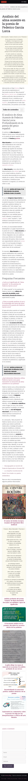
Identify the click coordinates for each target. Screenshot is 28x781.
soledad (16, 171)
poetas (18, 138)
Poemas (17, 88)
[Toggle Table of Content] (21, 110)
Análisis (7, 7)
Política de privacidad (12, 778)
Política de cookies (22, 778)
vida (8, 343)
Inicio (1, 7)
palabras (4, 218)
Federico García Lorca (10, 94)
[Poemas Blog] (4, 2)
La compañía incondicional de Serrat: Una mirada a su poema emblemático (12, 473)
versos (23, 241)
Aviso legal (3, 778)
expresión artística (7, 165)
